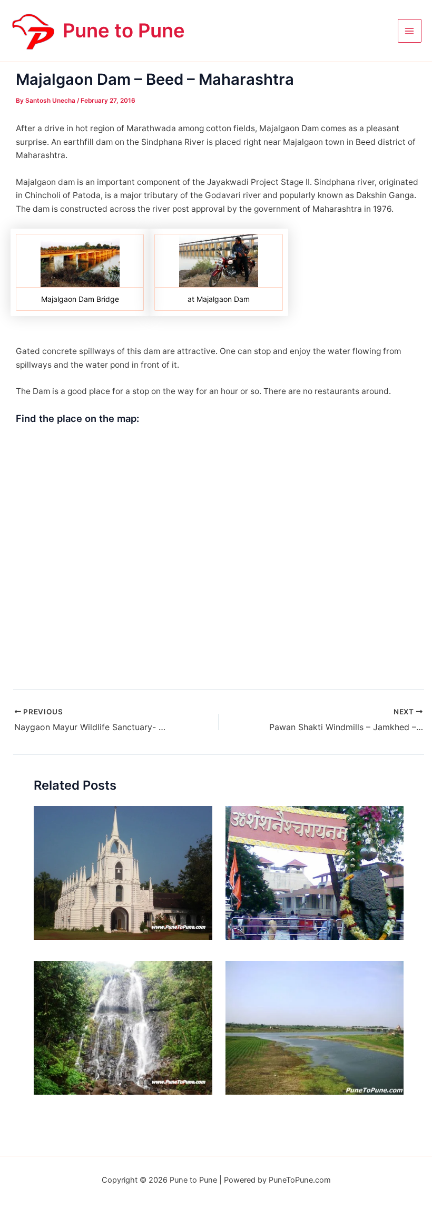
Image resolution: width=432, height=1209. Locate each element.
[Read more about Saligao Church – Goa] (123, 872)
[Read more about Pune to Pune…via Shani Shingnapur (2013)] (314, 872)
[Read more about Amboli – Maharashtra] (123, 1027)
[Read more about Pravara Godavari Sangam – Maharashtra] (314, 1027)
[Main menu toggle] (409, 31)
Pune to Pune (124, 30)
